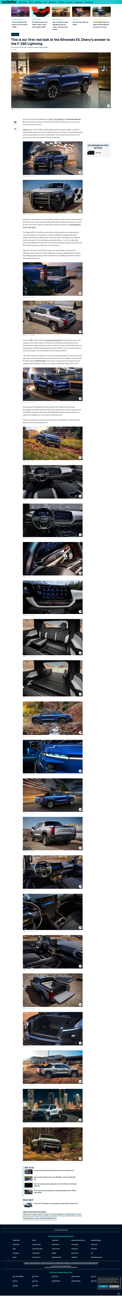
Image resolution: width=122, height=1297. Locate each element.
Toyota (34, 1240)
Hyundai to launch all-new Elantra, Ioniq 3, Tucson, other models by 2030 (40, 24)
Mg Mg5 (54, 1253)
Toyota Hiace (16, 1240)
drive (79, 1215)
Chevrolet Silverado (57, 1215)
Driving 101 (61, 2)
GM (31, 340)
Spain (16, 1285)
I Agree (103, 1286)
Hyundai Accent (36, 1257)
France (36, 1276)
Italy (16, 1281)
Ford (69, 130)
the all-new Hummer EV (54, 340)
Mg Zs (14, 1248)
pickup (46, 1215)
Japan (36, 1281)
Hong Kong (77, 1276)
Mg (92, 1253)
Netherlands (77, 1281)
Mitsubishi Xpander (96, 1240)
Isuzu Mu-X (94, 1248)
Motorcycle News (17, 19)
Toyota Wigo (74, 1244)
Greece (56, 1276)
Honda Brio (74, 1257)
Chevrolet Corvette (37, 1248)
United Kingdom (19, 1276)
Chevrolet (98, 152)
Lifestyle (75, 19)
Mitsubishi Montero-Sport (78, 1240)
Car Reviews (38, 2)
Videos (31, 2)
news (36, 1218)
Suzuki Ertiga (35, 1253)
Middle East (57, 1281)
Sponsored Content (99, 19)
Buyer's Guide (23, 2)
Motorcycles (52, 2)
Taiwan (36, 1285)
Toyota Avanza (56, 1248)
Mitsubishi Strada (56, 1257)
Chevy (25, 130)
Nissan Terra (74, 1253)
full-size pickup (70, 1215)
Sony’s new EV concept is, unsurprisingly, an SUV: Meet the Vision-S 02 (56, 1203)
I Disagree (114, 1286)
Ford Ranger (16, 1253)
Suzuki (14, 1257)
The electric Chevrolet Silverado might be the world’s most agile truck (54, 1170)
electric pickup (28, 1218)
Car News (15, 34)
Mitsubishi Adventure (96, 1257)
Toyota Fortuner (36, 1244)
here (99, 1283)
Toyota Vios (94, 1244)
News (45, 2)
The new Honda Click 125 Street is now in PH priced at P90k (19, 24)
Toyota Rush (55, 1240)
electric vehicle (37, 1215)
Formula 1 (70, 2)
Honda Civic (74, 1248)
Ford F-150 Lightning (56, 119)
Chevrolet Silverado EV (48, 1218)
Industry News (36, 19)
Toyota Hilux (16, 1244)
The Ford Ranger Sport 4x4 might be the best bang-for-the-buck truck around (101, 24)
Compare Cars (78, 2)
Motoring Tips (89, 2)
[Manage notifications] (118, 1293)
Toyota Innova (55, 1244)
